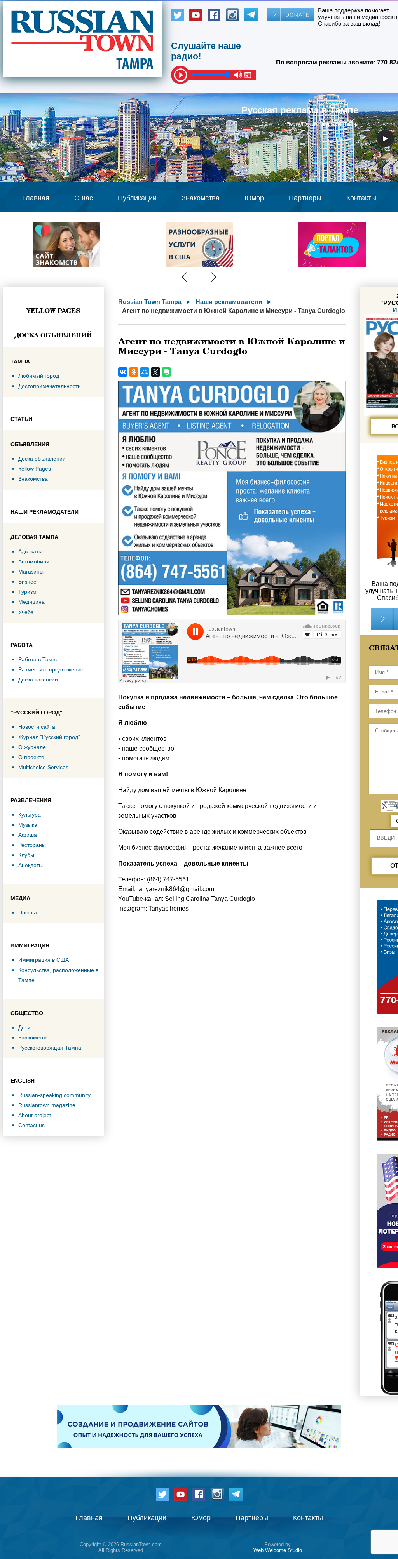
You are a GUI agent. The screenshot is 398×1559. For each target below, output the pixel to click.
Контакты (361, 198)
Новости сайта (36, 727)
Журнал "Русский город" (49, 737)
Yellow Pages (53, 310)
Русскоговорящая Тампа (49, 1048)
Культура (29, 815)
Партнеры (305, 198)
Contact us (31, 1125)
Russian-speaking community (54, 1095)
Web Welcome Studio (277, 1550)
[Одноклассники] (133, 372)
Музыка (27, 825)
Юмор (254, 198)
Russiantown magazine (46, 1105)
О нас (83, 198)
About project (34, 1115)
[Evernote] (166, 372)
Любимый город (38, 376)
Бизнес (27, 582)
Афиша (27, 835)
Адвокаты (30, 551)
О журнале (32, 747)
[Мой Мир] (144, 372)
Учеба (26, 612)
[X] (155, 372)
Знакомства (201, 198)
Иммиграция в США (43, 960)
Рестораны (32, 845)
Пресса (27, 912)
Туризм (27, 592)
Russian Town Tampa (150, 302)
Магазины (31, 571)
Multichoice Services (43, 767)
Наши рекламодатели (229, 302)
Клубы (26, 855)
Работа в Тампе (38, 659)
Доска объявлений (53, 335)
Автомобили (33, 561)
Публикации (137, 198)
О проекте (31, 757)
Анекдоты (30, 865)
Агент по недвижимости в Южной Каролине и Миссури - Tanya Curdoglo (233, 311)
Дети (24, 1027)
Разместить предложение (51, 669)
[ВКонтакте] (122, 372)
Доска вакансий (38, 679)
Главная (35, 198)
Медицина (31, 602)
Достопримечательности (49, 386)
